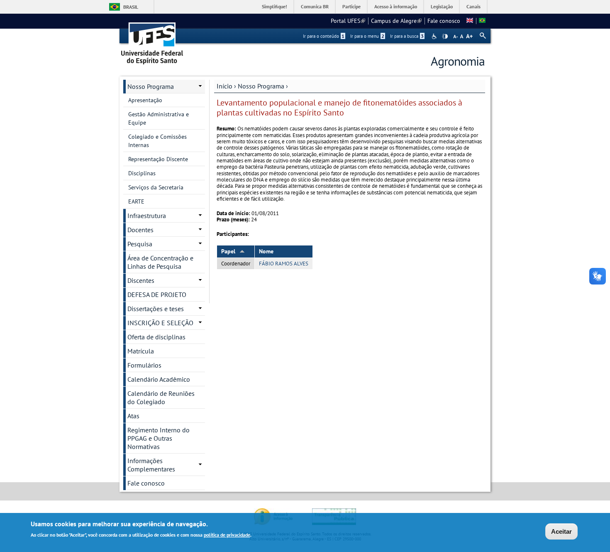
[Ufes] (152, 40)
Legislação (442, 6)
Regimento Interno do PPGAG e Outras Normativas (158, 438)
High (445, 36)
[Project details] (469, 21)
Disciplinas (142, 173)
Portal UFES (348, 21)
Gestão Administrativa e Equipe (158, 118)
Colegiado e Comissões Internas (157, 141)
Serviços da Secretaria (155, 187)
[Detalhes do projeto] (482, 21)
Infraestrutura (146, 215)
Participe (351, 6)
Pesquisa (139, 244)
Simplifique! (274, 6)
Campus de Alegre (396, 21)
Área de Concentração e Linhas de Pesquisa (160, 262)
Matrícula (140, 351)
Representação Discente (158, 159)
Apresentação (145, 100)
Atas (133, 416)
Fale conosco (443, 21)
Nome (266, 251)
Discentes (140, 280)
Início (224, 86)
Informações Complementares (151, 464)
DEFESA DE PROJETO (156, 294)
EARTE (136, 201)
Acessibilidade (435, 36)
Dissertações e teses (155, 308)
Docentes (140, 230)
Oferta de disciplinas (156, 337)
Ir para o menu (367, 36)
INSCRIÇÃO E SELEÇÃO (160, 323)
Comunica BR (315, 6)
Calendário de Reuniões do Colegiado (161, 397)
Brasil (130, 7)
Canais (473, 6)
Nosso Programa (261, 86)
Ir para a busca (407, 36)
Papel (228, 251)
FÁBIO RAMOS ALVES (283, 263)
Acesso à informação (395, 6)
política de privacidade (227, 535)
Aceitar (561, 531)
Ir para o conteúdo (323, 36)
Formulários (144, 365)
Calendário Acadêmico (158, 379)
